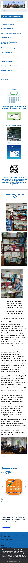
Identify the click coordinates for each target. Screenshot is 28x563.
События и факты (7, 24)
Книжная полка (6, 70)
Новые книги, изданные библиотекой (9, 42)
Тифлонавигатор (7, 61)
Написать (6, 525)
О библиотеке (6, 28)
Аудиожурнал (6, 37)
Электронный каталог (9, 66)
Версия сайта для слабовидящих (13, 16)
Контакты (4, 79)
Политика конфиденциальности (14, 561)
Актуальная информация (10, 57)
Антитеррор (5, 75)
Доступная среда (7, 52)
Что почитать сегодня (9, 48)
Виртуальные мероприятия (11, 33)
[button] (2, 487)
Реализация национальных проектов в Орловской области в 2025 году (14, 107)
